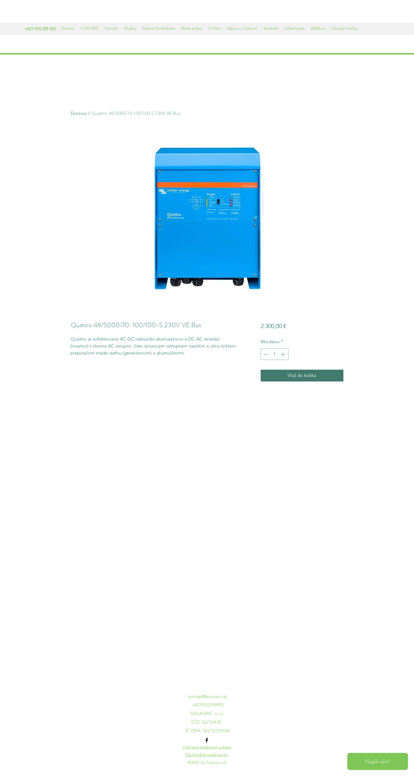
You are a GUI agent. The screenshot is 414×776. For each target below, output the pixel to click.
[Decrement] (266, 354)
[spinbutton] (274, 354)
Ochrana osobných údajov (207, 747)
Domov (79, 113)
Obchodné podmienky (207, 754)
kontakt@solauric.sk (207, 696)
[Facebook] (207, 740)
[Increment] (283, 354)
